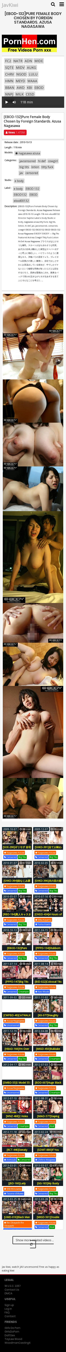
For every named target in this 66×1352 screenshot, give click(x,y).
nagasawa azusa (29, 153)
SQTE (9, 67)
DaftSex (10, 1335)
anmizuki (11, 1159)
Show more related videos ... (35, 1240)
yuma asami (44, 924)
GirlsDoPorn (12, 1331)
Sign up (9, 1305)
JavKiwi (10, 4)
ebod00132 (21, 201)
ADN (28, 61)
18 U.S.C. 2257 (13, 1286)
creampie (24, 991)
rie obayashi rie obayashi (14, 1224)
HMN (9, 81)
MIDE (38, 61)
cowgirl (53, 161)
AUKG (31, 67)
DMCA (8, 1293)
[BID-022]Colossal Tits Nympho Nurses (48, 983)
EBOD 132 (32, 189)
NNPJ (9, 94)
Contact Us (12, 1290)
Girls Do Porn (12, 1328)
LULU (33, 74)
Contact (10, 1316)
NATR (17, 61)
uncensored (12, 1025)
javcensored (27, 161)
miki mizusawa (13, 1188)
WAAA (32, 81)
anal (52, 1126)
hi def (42, 161)
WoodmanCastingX (17, 1343)
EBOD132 (20, 195)
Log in (8, 1309)
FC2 (8, 61)
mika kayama (44, 919)
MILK (19, 94)
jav (21, 173)
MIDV (20, 67)
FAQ (7, 1312)
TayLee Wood (13, 1339)
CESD (30, 94)
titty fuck (47, 167)
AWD (21, 87)
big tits (24, 167)
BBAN (9, 87)
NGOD (21, 74)
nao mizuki (43, 991)
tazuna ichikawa (14, 1193)
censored (31, 173)
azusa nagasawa (15, 1020)
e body (19, 181)
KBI (29, 87)
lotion (35, 167)
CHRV (9, 74)
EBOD (39, 87)
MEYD (20, 81)
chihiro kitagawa (46, 1159)
